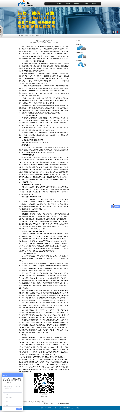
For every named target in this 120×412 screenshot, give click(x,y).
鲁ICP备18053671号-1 (64, 408)
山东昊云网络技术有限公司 (52, 408)
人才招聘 (85, 3)
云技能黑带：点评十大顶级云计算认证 (34, 35)
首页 (50, 3)
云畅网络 (76, 408)
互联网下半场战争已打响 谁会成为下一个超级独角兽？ (35, 402)
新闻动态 (68, 3)
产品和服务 (76, 3)
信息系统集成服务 (80, 52)
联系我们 (94, 3)
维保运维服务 (79, 44)
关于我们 (59, 3)
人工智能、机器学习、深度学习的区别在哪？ (59, 403)
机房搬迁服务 (79, 60)
